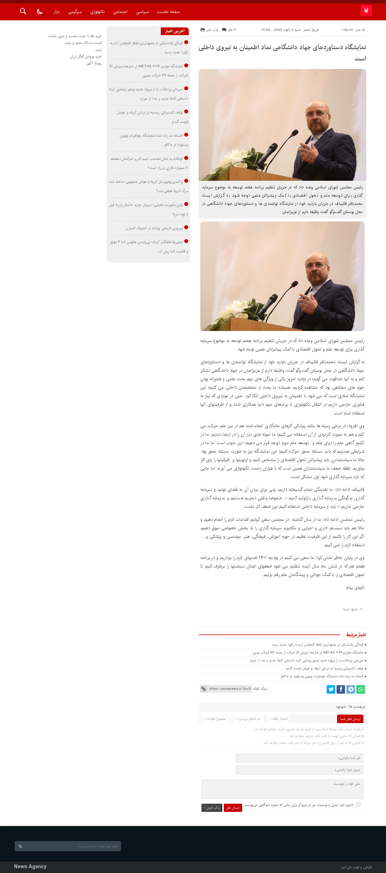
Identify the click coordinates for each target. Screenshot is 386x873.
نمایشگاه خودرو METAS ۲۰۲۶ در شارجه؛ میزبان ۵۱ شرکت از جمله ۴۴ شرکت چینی (307, 652)
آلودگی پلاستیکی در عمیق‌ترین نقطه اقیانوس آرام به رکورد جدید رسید (317, 644)
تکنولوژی (97, 11)
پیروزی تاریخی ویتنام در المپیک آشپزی (154, 228)
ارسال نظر (233, 807)
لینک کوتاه (260, 688)
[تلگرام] (350, 689)
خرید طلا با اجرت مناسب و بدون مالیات (75, 36)
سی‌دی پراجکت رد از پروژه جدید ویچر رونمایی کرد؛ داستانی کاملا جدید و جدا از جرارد (306, 660)
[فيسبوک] (341, 689)
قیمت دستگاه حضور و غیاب (83, 43)
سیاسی (142, 11)
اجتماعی (120, 11)
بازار (56, 11)
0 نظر (232, 30)
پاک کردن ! (212, 807)
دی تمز (347, 867)
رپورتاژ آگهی (94, 63)
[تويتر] (331, 689)
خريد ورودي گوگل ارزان (86, 56)
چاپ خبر (213, 30)
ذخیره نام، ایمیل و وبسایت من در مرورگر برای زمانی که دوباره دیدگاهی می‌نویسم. (298, 805)
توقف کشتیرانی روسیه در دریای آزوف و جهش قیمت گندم (324, 668)
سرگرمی (75, 11)
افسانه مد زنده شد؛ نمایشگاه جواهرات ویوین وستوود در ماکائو (322, 676)
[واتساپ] (360, 689)
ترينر (99, 49)
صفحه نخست (168, 11)
